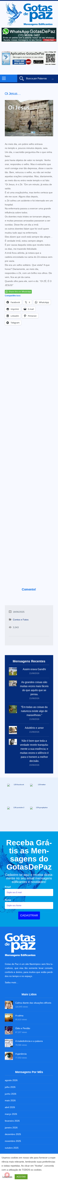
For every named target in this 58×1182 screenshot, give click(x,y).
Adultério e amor (34, 727)
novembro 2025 (13, 1141)
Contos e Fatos (21, 619)
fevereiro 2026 (12, 1121)
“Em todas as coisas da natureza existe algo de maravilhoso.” (34, 711)
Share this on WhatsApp (20, 291)
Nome (8, 900)
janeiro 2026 (11, 1127)
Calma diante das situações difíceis (33, 1002)
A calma (19, 1015)
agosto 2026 (11, 1080)
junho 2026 (10, 1094)
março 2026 (11, 1114)
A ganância (21, 1053)
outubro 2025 (12, 1147)
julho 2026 (10, 1087)
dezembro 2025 (13, 1134)
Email (8, 887)
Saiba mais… (11, 982)
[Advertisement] (29, 460)
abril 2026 (10, 1107)
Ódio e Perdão (22, 1028)
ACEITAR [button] (21, 1177)
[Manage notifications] (7, 1174)
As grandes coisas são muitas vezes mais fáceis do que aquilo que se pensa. (34, 688)
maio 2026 (10, 1100)
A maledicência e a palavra (29, 1041)
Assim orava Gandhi (34, 669)
